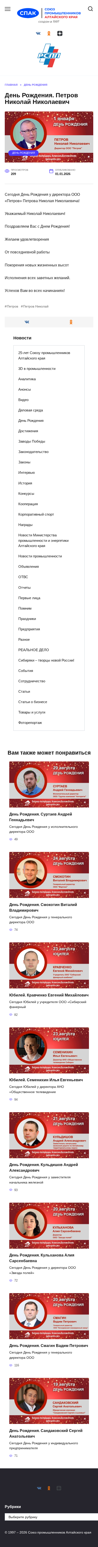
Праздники (27, 619)
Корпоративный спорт (36, 514)
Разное (24, 639)
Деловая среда (30, 410)
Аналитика (27, 379)
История (25, 483)
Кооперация (28, 504)
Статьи (24, 691)
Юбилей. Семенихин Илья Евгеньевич (46, 1080)
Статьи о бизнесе (32, 702)
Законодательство (33, 452)
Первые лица (29, 598)
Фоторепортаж (30, 723)
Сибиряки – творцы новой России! (46, 660)
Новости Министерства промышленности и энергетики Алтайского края (43, 540)
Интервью (26, 472)
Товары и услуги (31, 712)
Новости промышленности (40, 556)
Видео (23, 400)
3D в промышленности (36, 369)
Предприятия (29, 629)
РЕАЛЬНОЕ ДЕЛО (33, 650)
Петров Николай (36, 306)
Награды (25, 525)
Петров (12, 306)
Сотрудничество (31, 681)
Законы (24, 462)
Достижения (28, 431)
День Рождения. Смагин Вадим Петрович (48, 1346)
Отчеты (24, 587)
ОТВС (23, 577)
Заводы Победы (31, 441)
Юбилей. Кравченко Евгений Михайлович (48, 995)
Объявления (28, 566)
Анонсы (24, 389)
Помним (24, 608)
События (25, 671)
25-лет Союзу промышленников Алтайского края (44, 355)
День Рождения (23, 152)
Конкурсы (26, 493)
